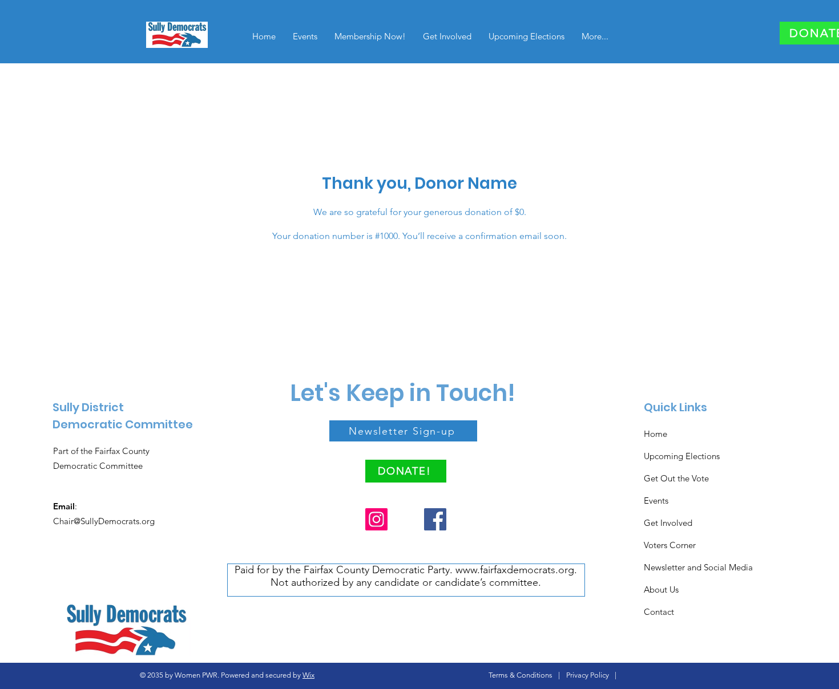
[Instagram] (376, 519)
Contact (659, 611)
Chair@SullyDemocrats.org (104, 521)
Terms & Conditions (520, 675)
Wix (308, 675)
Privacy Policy (587, 675)
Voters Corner (670, 545)
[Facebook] (435, 519)
